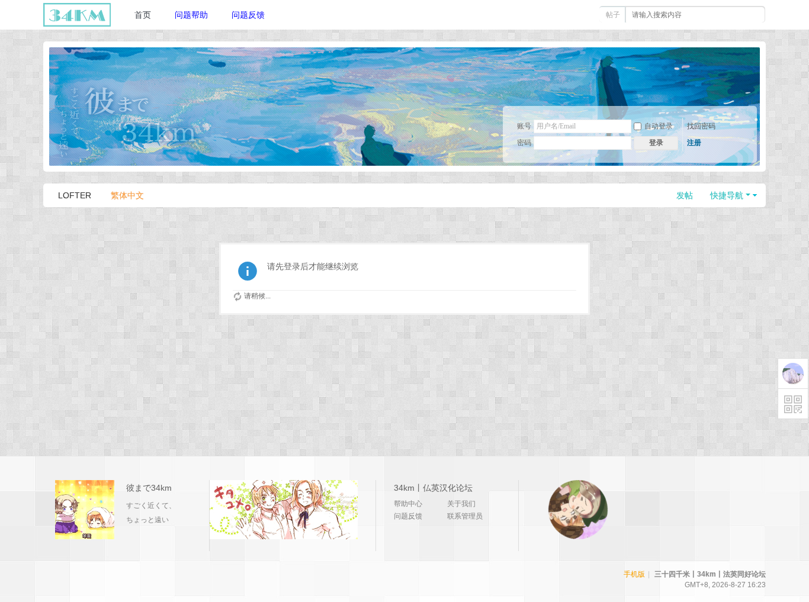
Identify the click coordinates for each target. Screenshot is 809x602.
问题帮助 (191, 15)
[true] (752, 14)
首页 (142, 15)
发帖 (684, 195)
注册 (694, 143)
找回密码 (701, 126)
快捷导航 (726, 195)
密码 (524, 143)
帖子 (613, 15)
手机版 (634, 574)
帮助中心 (408, 504)
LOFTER (74, 195)
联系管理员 (465, 516)
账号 (524, 126)
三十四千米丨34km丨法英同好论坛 (710, 574)
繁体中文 (127, 195)
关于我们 (461, 504)
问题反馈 (248, 15)
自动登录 (658, 126)
